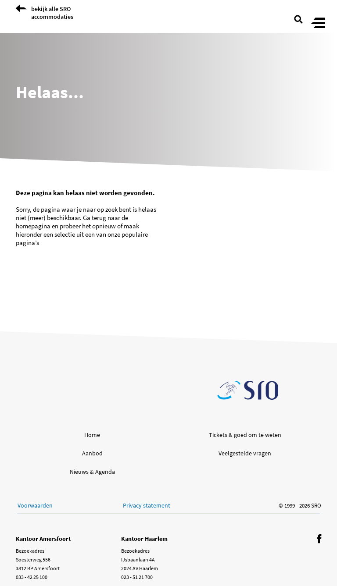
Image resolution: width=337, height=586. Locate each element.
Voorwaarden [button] (35, 505)
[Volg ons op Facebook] (319, 539)
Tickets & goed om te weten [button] (245, 435)
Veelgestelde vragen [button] (245, 453)
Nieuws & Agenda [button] (92, 472)
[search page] (298, 18)
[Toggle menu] (317, 23)
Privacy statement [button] (146, 505)
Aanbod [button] (92, 453)
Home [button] (92, 435)
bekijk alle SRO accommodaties (52, 13)
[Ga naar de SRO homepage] (247, 390)
